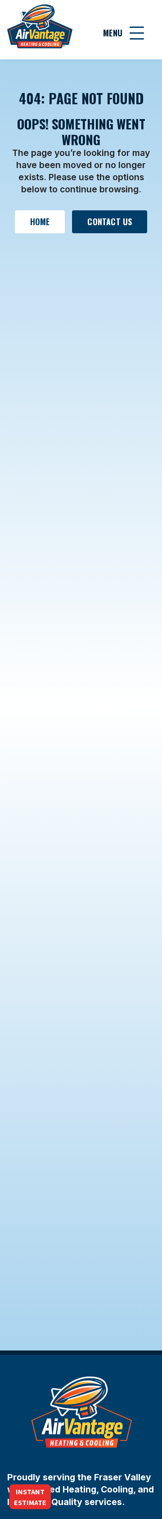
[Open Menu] (137, 33)
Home (40, 221)
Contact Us (109, 221)
